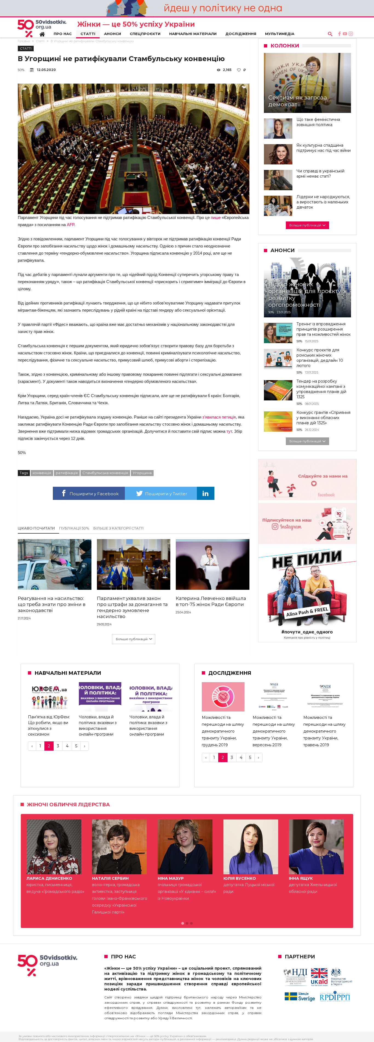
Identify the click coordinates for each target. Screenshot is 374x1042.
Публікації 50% (74, 528)
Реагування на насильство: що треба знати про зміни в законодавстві (51, 604)
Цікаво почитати (36, 528)
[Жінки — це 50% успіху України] (41, 28)
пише (216, 217)
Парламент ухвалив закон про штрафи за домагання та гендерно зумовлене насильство (132, 607)
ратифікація (67, 473)
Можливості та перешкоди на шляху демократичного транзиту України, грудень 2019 (223, 731)
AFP (70, 224)
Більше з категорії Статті (118, 528)
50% (21, 70)
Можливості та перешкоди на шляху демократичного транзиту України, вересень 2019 (274, 731)
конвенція (42, 473)
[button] (182, 923)
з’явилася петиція (219, 417)
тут (229, 431)
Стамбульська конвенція (105, 473)
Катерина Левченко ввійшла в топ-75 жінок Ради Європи (211, 601)
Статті (40, 41)
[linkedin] (205, 493)
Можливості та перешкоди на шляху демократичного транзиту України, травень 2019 (324, 731)
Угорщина (142, 473)
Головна (24, 41)
